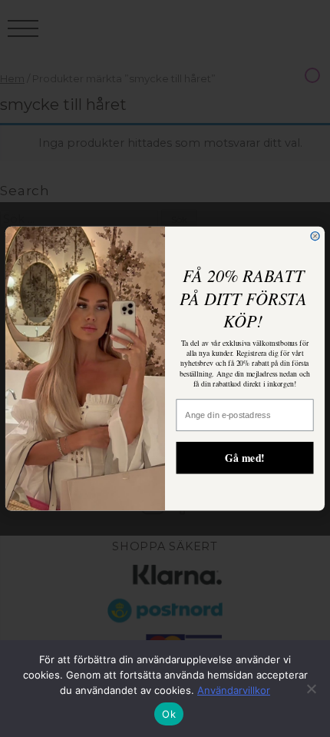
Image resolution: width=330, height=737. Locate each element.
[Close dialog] (315, 235)
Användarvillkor (233, 690)
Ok (169, 714)
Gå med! (245, 457)
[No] (310, 688)
